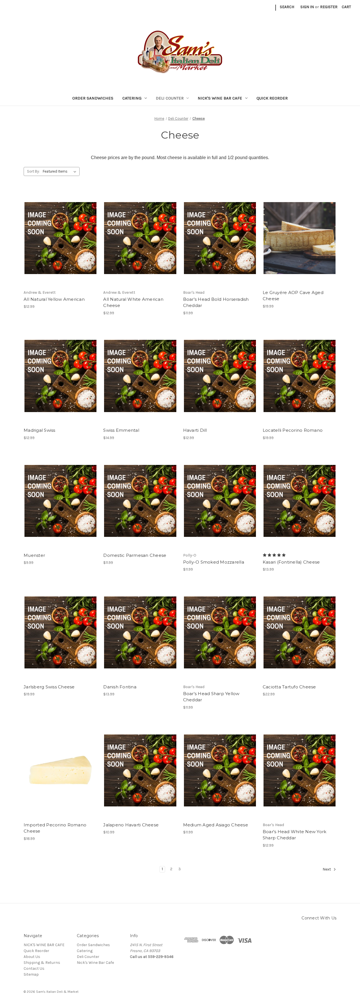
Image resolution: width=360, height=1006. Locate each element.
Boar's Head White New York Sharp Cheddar (295, 835)
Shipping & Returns (42, 962)
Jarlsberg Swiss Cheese (49, 686)
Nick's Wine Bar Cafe (220, 98)
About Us (32, 956)
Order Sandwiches (92, 98)
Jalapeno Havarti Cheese (131, 825)
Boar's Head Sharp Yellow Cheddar (211, 697)
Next (327, 869)
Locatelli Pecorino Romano (293, 430)
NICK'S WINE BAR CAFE (44, 944)
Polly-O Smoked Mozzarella (213, 562)
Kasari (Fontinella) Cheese (291, 562)
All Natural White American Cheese (133, 302)
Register (329, 6)
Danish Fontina (119, 686)
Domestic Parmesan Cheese (134, 555)
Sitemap (31, 974)
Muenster (34, 555)
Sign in (307, 6)
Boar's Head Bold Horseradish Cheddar (216, 302)
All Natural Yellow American (54, 299)
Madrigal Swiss (39, 430)
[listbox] (60, 171)
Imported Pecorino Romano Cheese (55, 828)
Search (287, 6)
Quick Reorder (272, 98)
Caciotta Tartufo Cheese (289, 686)
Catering (131, 98)
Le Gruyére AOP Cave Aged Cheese (293, 296)
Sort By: (33, 171)
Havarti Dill (195, 430)
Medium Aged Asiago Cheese (215, 825)
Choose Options (60, 238)
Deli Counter (170, 98)
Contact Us (34, 968)
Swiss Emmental (121, 430)
